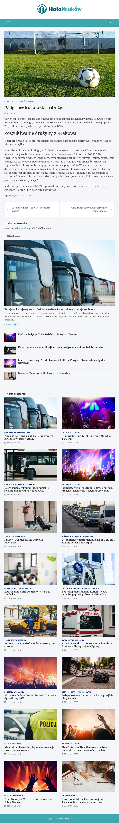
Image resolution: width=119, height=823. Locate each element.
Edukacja (8, 588)
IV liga (11, 195)
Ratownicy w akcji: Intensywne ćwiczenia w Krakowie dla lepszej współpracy (87, 645)
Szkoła (74, 796)
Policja (81, 692)
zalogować (20, 228)
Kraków (22, 101)
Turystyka (9, 536)
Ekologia (66, 588)
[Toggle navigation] (8, 23)
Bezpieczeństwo (69, 692)
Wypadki (89, 692)
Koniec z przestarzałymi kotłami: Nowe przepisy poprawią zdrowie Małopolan (84, 593)
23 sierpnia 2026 (14, 442)
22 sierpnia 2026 (71, 442)
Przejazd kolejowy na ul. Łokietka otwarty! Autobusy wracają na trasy (49, 309)
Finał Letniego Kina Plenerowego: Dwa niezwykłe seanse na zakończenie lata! (84, 749)
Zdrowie (95, 588)
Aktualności (10, 101)
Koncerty (8, 692)
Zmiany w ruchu (23, 432)
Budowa (8, 484)
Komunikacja (10, 432)
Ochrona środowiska (80, 588)
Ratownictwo (68, 640)
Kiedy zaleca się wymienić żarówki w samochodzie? (89, 209)
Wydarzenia (75, 432)
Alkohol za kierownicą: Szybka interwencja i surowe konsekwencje (30, 749)
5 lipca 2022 (12, 113)
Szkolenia (79, 640)
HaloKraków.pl (67, 818)
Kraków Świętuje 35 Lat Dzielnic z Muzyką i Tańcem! (48, 334)
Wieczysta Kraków (23, 195)
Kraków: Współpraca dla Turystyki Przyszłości (45, 373)
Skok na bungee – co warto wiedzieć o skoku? (31, 209)
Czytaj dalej (10, 324)
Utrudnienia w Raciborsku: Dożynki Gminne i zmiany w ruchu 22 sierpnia (88, 541)
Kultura (65, 432)
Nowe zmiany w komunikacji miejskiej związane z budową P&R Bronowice (61, 347)
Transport (30, 484)
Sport (31, 101)
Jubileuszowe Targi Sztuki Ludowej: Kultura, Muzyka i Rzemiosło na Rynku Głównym (87, 489)
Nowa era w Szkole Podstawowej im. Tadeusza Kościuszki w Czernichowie (83, 800)
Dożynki (65, 536)
